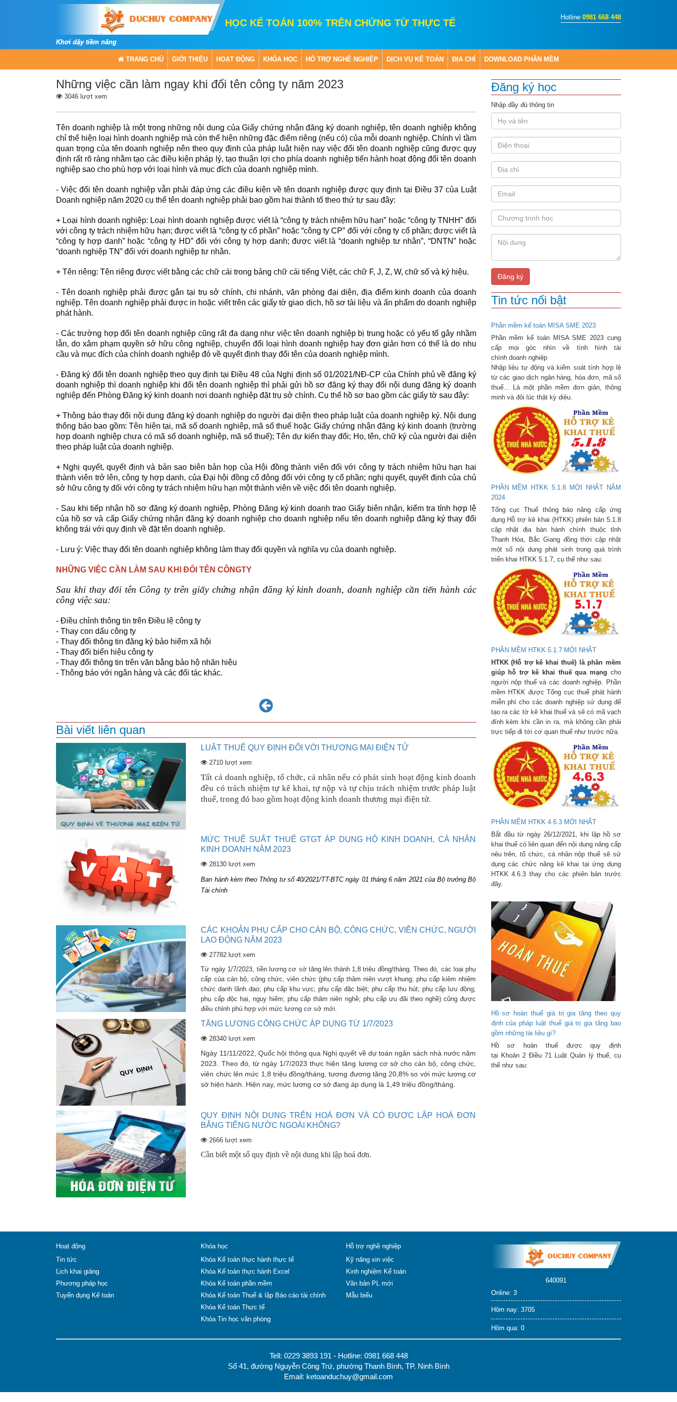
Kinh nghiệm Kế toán (376, 1271)
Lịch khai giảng (77, 1271)
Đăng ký (510, 276)
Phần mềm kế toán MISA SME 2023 (543, 325)
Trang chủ (144, 59)
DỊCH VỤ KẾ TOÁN (415, 59)
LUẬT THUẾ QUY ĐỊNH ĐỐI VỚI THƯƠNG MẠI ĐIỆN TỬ (305, 747)
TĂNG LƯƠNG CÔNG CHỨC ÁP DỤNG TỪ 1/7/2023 (297, 1023)
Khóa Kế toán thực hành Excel (245, 1271)
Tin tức (66, 1259)
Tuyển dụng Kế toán (85, 1295)
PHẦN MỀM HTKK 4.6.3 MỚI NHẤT (543, 822)
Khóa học (280, 59)
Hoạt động (235, 59)
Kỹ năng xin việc (370, 1259)
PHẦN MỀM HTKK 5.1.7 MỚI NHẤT (543, 650)
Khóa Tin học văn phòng (236, 1319)
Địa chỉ (464, 59)
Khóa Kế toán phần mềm (236, 1283)
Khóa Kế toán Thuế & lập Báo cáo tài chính (263, 1295)
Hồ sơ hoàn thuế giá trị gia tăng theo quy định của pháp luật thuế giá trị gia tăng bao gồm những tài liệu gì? (556, 1023)
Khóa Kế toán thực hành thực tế (247, 1259)
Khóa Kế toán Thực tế (233, 1307)
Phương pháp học (82, 1283)
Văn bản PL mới (369, 1283)
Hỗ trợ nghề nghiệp (342, 59)
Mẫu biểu (359, 1295)
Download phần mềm (521, 59)
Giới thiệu (190, 59)
